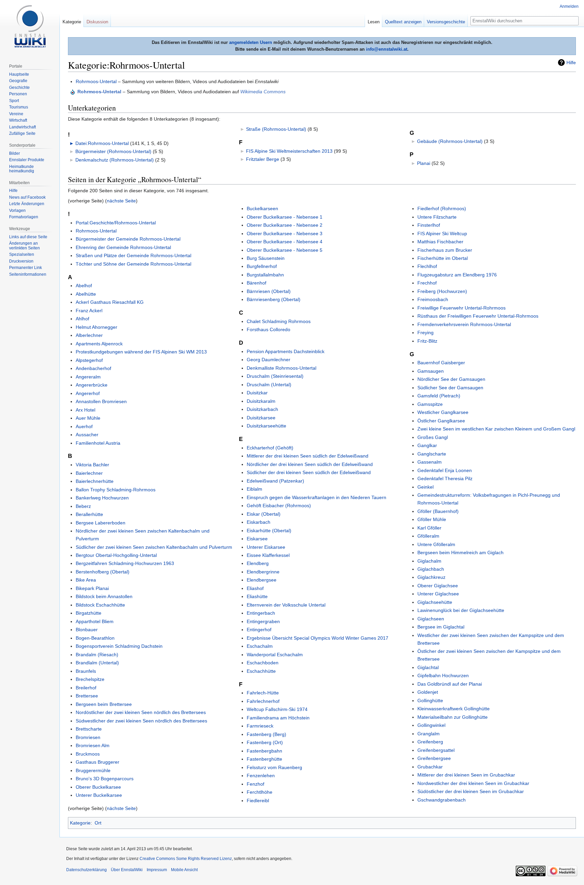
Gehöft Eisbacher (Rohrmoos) (279, 505)
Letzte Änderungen (26, 203)
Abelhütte (86, 294)
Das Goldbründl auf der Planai (449, 684)
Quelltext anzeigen (403, 21)
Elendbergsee (261, 580)
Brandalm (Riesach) (97, 654)
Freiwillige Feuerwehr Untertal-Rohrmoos (461, 308)
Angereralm (88, 376)
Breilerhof (86, 687)
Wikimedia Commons (263, 91)
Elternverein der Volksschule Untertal (286, 605)
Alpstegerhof (89, 360)
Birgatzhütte (88, 613)
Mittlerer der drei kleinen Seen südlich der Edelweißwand (307, 456)
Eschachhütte (261, 671)
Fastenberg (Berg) (266, 734)
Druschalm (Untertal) (269, 384)
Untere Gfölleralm (436, 544)
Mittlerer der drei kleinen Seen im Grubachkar (466, 775)
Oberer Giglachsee (437, 585)
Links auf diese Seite (28, 237)
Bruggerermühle (93, 770)
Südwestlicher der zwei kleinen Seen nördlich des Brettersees (141, 720)
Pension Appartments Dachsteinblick (285, 351)
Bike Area (86, 580)
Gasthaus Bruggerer (97, 762)
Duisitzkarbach (262, 409)
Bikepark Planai (92, 588)
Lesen (374, 21)
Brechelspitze (90, 679)
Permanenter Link (25, 267)
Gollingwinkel (431, 725)
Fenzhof (255, 784)
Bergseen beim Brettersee (104, 704)
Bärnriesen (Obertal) (269, 291)
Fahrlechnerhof (263, 701)
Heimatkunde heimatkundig (21, 169)
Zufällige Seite (22, 133)
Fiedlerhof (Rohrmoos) (441, 208)
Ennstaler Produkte (26, 159)
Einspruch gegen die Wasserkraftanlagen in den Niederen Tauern (316, 497)
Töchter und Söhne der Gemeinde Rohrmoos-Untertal (133, 264)
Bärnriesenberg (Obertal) (273, 299)
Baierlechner (89, 473)
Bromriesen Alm (93, 745)
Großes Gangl (432, 437)
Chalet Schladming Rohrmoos (279, 321)
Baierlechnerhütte (95, 481)
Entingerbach (261, 613)
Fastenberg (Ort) (265, 742)
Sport (14, 100)
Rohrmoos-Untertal (96, 81)
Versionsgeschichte (446, 21)
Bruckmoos (88, 754)
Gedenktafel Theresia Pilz (444, 478)
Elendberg (258, 563)
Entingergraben (263, 621)
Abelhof (84, 285)
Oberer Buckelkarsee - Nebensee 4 (284, 241)
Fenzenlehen (261, 775)
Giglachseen (430, 618)
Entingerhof (259, 629)
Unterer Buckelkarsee (99, 795)
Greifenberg (430, 741)
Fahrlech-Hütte (263, 692)
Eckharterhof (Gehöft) (270, 447)
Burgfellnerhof (262, 266)
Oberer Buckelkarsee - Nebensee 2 (284, 225)
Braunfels (86, 671)
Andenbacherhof (93, 368)
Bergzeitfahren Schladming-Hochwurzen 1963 (125, 563)
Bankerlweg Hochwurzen (102, 497)
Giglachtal (428, 667)
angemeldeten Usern (250, 42)
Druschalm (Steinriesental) (275, 376)
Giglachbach (430, 569)
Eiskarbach (258, 522)
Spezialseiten (21, 254)
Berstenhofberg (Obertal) (102, 571)
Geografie (18, 80)
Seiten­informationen (27, 274)
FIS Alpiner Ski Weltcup (442, 233)
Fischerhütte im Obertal (442, 258)
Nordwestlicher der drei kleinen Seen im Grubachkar (473, 783)
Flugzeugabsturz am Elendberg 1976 (457, 274)
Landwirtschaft (22, 127)
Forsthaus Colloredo (268, 329)
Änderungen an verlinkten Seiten (24, 245)
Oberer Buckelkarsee (98, 787)
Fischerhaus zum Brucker (444, 250)
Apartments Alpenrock (99, 343)
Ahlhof (82, 318)
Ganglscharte (431, 454)
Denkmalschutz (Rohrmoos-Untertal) (114, 160)
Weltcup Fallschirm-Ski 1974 (277, 709)
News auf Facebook (27, 197)
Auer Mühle (88, 418)
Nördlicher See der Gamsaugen (451, 379)
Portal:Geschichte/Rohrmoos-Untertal (116, 222)
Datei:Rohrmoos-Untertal (102, 143)
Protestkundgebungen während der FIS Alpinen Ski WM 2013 (141, 351)
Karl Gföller (429, 528)
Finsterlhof (428, 225)
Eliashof (255, 588)
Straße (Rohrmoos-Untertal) (276, 129)
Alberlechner (89, 335)
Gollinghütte (430, 700)
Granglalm (428, 733)
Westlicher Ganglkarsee (442, 412)
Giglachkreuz (431, 577)
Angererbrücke (91, 385)
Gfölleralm (428, 536)
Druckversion (21, 261)
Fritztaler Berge (262, 159)
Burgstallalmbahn (265, 274)
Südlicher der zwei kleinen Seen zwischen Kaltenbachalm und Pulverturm (154, 547)
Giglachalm (429, 561)
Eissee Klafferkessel (268, 555)
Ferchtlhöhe (259, 792)
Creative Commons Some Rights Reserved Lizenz (186, 858)
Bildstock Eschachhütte (100, 605)
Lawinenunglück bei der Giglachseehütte (460, 610)
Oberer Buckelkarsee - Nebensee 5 (284, 250)
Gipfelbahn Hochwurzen (443, 675)
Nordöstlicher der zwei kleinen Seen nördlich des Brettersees (141, 712)
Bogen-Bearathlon (95, 638)
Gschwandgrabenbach (441, 800)
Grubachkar (430, 766)
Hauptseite (19, 74)
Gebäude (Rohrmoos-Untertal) (450, 141)
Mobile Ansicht (184, 869)
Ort (98, 823)
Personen (18, 94)
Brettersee (87, 695)
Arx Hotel (85, 410)
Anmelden (569, 6)
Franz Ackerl (89, 310)
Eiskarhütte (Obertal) (269, 530)
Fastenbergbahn (264, 751)
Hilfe (571, 62)
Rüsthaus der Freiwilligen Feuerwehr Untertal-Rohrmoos (477, 316)
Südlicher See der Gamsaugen (450, 387)
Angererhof (88, 393)
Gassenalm (429, 462)
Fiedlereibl (258, 800)
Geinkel (425, 487)
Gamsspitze (430, 404)
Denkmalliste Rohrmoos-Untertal (281, 368)
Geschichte (19, 87)
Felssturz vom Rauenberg (274, 767)
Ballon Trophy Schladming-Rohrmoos (115, 489)
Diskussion (97, 21)
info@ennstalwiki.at (386, 49)
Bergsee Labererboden (100, 522)
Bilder (14, 153)
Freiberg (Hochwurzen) (442, 291)
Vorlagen (17, 210)
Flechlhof (427, 266)
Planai (423, 163)
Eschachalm (260, 646)
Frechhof (427, 283)
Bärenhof (256, 283)
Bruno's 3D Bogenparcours (104, 778)
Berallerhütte (89, 514)
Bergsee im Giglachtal (440, 627)
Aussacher (87, 434)
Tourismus (18, 107)
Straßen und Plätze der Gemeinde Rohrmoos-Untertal (133, 255)
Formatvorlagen (23, 217)
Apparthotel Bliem (95, 621)
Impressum (157, 869)
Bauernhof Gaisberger (441, 362)
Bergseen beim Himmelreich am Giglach (460, 552)
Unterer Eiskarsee (266, 547)
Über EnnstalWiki (127, 869)
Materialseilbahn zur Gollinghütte (452, 717)
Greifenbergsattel (436, 750)
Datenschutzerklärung (86, 869)
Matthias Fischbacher (440, 241)
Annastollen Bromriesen (101, 401)
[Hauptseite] (30, 27)
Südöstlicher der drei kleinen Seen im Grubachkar (470, 791)
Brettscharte (89, 729)
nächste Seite (121, 200)
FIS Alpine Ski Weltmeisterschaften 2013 (289, 151)
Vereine (16, 114)
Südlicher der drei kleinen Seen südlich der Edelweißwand (309, 472)
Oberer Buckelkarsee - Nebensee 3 (284, 233)
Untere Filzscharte (437, 217)
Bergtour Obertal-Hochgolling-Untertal (116, 555)
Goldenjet (427, 692)
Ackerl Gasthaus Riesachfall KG (110, 302)
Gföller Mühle (431, 519)
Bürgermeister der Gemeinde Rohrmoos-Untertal (128, 239)
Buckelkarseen (262, 208)
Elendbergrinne (263, 571)
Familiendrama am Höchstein (278, 717)
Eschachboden (262, 662)
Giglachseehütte (434, 602)
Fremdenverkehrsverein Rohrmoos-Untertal (464, 324)
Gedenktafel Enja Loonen (444, 470)
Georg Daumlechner (268, 359)
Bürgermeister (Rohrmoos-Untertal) (113, 151)
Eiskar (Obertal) (264, 514)
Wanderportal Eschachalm (275, 654)
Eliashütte (257, 596)
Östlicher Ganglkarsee (441, 420)
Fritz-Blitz (427, 341)
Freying (425, 332)
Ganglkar (427, 445)
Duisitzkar (257, 392)
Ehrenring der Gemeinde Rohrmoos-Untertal (123, 247)
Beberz (83, 506)
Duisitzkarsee (261, 417)
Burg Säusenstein (266, 258)
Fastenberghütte (264, 759)
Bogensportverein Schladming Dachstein (119, 646)
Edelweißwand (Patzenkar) (275, 481)
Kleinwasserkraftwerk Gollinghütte (453, 708)
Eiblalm (254, 489)
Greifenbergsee (434, 758)
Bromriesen (88, 737)
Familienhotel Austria (98, 443)
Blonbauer (87, 629)
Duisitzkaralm (261, 401)
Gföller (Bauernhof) (438, 511)
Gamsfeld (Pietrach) (438, 395)
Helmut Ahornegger (96, 327)
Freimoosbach (432, 299)
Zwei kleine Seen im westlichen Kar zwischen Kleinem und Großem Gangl (496, 429)
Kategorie (80, 823)
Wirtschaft (18, 120)
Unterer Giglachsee (438, 593)
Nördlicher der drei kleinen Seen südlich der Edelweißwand (310, 464)
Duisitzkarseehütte (266, 425)
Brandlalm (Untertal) (97, 662)
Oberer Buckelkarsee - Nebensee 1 (284, 217)
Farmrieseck (260, 726)
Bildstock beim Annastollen (104, 596)
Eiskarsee (257, 538)
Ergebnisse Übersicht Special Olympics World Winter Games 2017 (317, 638)
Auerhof (84, 426)
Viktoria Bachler (92, 464)
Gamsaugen (430, 371)
